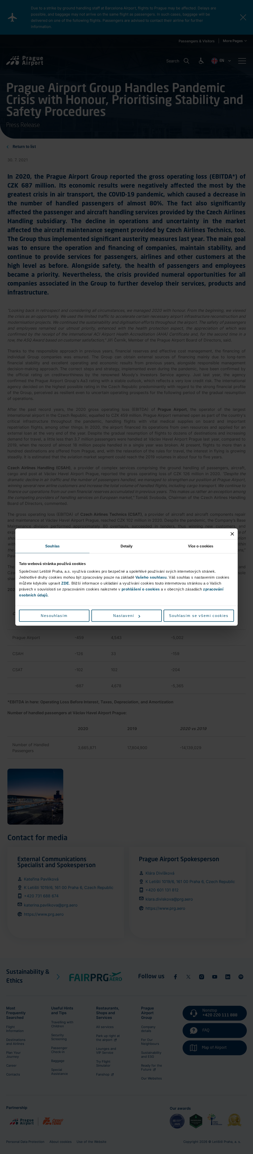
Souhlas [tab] (52, 546)
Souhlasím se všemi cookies (199, 616)
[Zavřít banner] (232, 534)
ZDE (65, 583)
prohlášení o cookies (141, 589)
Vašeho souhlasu (151, 577)
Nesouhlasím (54, 616)
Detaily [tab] (127, 546)
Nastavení (123, 616)
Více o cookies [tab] (200, 546)
